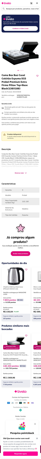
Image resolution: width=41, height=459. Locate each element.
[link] (6, 3)
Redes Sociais (20, 416)
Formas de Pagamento (20, 397)
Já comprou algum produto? (21, 239)
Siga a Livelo (20, 419)
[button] (31, 3)
